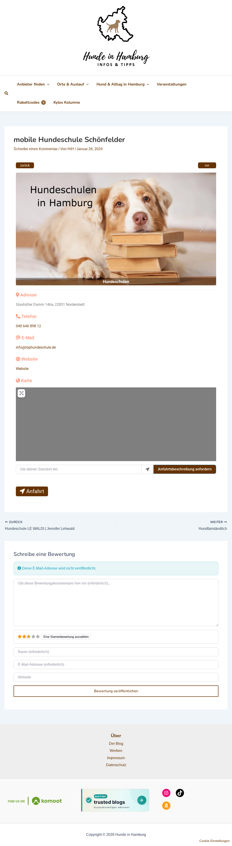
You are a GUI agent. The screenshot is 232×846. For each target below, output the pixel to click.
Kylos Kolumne (66, 102)
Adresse (28, 295)
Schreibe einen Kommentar (36, 149)
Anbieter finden (31, 84)
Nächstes (207, 165)
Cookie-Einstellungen (214, 841)
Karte (26, 380)
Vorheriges (25, 165)
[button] (7, 93)
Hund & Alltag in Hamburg (121, 84)
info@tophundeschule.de (36, 347)
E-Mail (28, 337)
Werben (116, 751)
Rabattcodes (30, 102)
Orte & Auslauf (70, 84)
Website (29, 359)
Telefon (28, 316)
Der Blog (116, 744)
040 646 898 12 (28, 326)
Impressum (116, 758)
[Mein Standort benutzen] (147, 469)
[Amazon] (166, 806)
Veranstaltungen (171, 84)
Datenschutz (116, 765)
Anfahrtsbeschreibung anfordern (185, 469)
